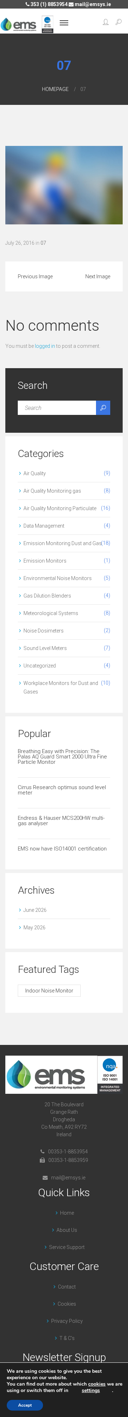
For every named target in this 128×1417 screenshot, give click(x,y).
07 (43, 243)
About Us (67, 1230)
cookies (97, 1384)
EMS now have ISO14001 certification (62, 848)
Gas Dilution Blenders (47, 596)
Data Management (43, 526)
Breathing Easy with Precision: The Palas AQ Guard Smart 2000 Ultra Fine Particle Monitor (62, 756)
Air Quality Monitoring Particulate (59, 508)
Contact (67, 1287)
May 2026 (34, 927)
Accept (25, 1405)
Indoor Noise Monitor (49, 991)
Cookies (67, 1304)
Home (67, 1213)
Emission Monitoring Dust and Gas (62, 543)
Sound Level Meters (45, 648)
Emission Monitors (44, 561)
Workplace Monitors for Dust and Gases (60, 687)
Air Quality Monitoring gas (52, 491)
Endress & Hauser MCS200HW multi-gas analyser (61, 821)
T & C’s (67, 1338)
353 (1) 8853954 (49, 4)
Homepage (55, 89)
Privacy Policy (67, 1321)
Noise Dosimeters (43, 631)
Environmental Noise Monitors (57, 578)
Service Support (67, 1247)
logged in (45, 346)
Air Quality (34, 473)
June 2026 (35, 910)
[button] (105, 23)
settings (91, 1390)
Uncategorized (39, 666)
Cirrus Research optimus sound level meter (62, 790)
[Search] (103, 408)
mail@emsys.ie (92, 4)
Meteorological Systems (50, 613)
